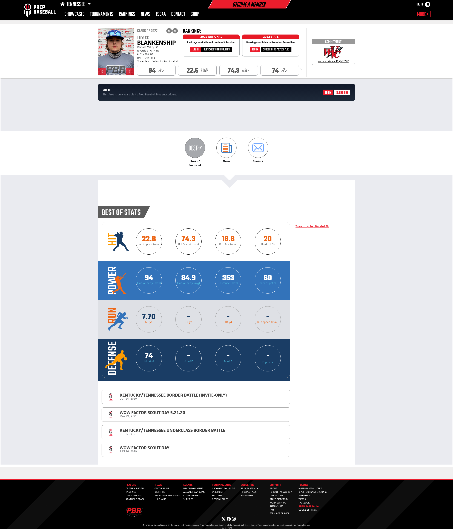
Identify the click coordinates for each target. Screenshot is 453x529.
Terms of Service (279, 513)
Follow (303, 485)
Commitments (134, 495)
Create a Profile (135, 488)
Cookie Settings (308, 509)
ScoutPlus (247, 495)
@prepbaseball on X (310, 488)
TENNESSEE (76, 4)
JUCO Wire (160, 499)
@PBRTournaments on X (313, 491)
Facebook (304, 502)
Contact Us (276, 495)
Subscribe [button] (247, 485)
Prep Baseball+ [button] (309, 506)
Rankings (127, 14)
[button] (102, 71)
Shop (195, 14)
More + (422, 14)
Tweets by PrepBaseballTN (312, 226)
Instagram (305, 495)
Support (275, 485)
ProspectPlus (249, 491)
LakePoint (217, 491)
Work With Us (278, 502)
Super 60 (188, 499)
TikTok (302, 499)
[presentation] (301, 69)
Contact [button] (178, 14)
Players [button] (131, 485)
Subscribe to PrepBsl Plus (217, 49)
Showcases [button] (74, 14)
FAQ (272, 509)
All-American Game (194, 491)
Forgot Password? (281, 491)
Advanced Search (136, 499)
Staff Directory (279, 499)
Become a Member (248, 5)
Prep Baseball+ (249, 488)
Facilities (217, 495)
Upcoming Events (193, 488)
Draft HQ (159, 491)
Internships (276, 506)
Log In (420, 4)
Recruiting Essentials (167, 495)
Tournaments (101, 14)
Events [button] (188, 485)
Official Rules (220, 499)
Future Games (191, 495)
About (273, 488)
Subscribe (342, 93)
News (145, 14)
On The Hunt (161, 488)
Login (328, 93)
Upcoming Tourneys (223, 488)
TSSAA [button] (161, 14)
